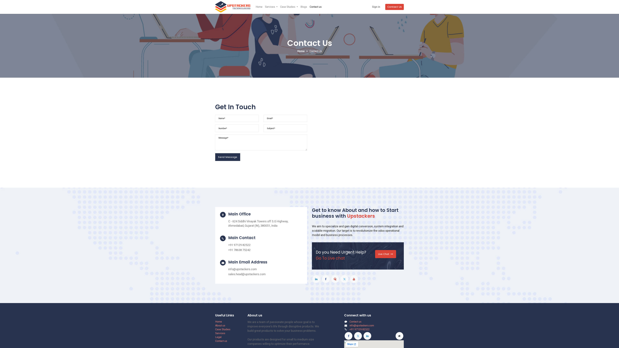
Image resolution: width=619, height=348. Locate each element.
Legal (218, 337)
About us (220, 325)
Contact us (221, 341)
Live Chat (383, 254)
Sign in (376, 6)
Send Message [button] (227, 157)
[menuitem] (259, 7)
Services (220, 333)
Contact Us (394, 7)
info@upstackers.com (361, 325)
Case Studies (222, 329)
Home (301, 51)
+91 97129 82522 (359, 329)
